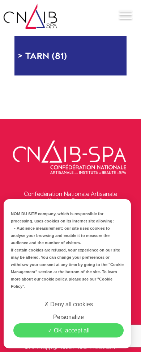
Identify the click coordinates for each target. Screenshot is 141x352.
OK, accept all (71, 330)
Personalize (68, 317)
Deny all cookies (71, 304)
